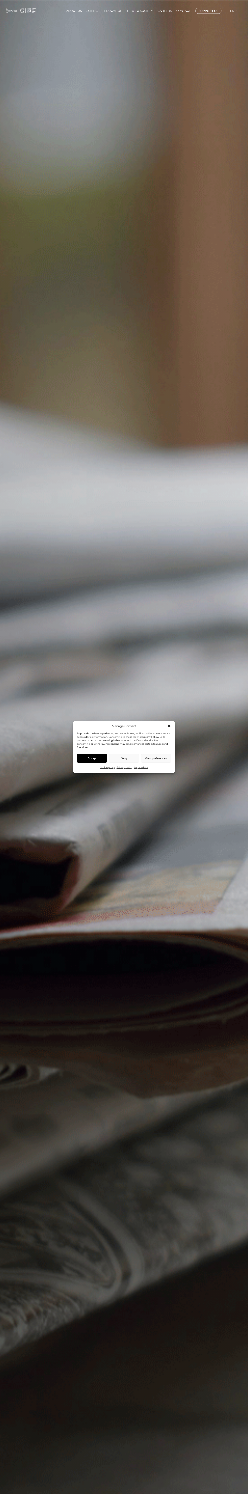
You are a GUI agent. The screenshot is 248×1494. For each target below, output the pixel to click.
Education (113, 11)
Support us (208, 11)
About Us (74, 11)
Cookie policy (107, 767)
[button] (169, 726)
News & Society (140, 11)
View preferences (156, 758)
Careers (165, 11)
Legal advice (141, 767)
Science (93, 11)
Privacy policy (124, 767)
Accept (92, 758)
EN (232, 11)
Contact (183, 11)
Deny (124, 758)
